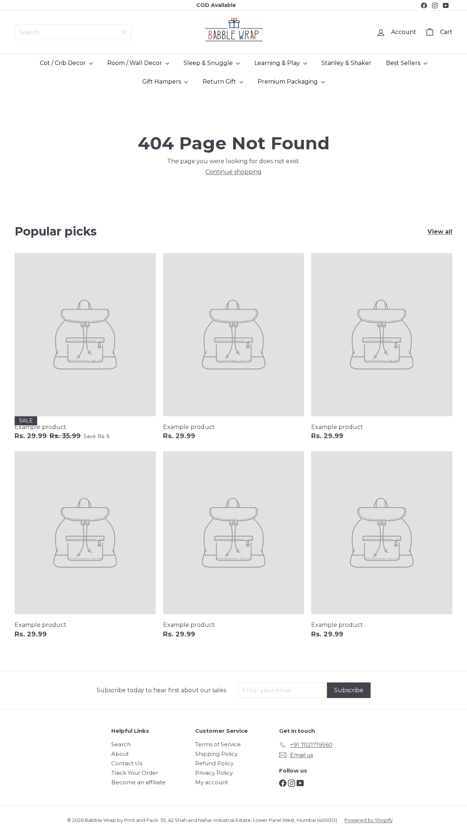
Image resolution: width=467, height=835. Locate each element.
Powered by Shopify (368, 820)
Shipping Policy (216, 753)
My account (211, 782)
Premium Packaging (288, 81)
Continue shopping (233, 171)
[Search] (124, 32)
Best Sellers (404, 63)
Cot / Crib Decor (63, 63)
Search (121, 744)
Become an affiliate (138, 782)
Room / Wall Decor (135, 63)
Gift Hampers (162, 81)
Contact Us (126, 763)
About (120, 753)
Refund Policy (214, 763)
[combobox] (73, 32)
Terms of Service (218, 744)
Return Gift (220, 81)
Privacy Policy (214, 772)
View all (440, 231)
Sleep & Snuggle (209, 63)
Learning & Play (277, 63)
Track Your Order (134, 772)
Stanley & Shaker (346, 63)
